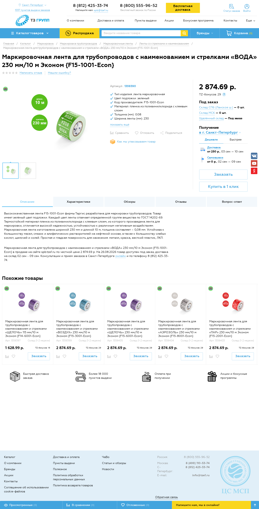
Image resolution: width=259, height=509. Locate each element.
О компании (75, 20)
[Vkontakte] (254, 156)
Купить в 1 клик (223, 186)
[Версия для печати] (255, 74)
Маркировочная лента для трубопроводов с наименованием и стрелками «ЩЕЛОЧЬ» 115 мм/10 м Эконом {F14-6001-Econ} (26, 329)
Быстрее (236, 139)
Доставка (214, 147)
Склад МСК (207, 113)
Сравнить (122, 133)
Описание (27, 201)
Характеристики (78, 201)
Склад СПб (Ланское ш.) (216, 107)
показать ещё (119, 124)
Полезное (60, 469)
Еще (249, 20)
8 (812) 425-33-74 (90, 5)
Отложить (147, 133)
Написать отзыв (31, 73)
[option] (54, 122)
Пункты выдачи (146, 20)
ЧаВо (105, 457)
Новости (108, 469)
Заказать (223, 174)
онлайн (120, 256)
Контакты (230, 20)
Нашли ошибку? (59, 73)
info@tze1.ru (201, 475)
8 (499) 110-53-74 (198, 463)
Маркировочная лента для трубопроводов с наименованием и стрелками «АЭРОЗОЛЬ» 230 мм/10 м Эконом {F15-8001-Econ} (179, 329)
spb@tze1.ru (101, 10)
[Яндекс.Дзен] (254, 171)
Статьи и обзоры (114, 463)
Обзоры (129, 201)
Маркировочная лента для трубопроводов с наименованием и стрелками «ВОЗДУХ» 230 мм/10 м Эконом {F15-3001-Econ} (77, 329)
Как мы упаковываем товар (136, 141)
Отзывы (181, 201)
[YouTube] (254, 163)
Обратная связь (166, 497)
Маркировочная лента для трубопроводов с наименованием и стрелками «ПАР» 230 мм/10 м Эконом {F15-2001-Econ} (230, 329)
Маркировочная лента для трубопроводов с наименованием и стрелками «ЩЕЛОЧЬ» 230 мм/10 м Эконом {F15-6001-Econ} (128, 329)
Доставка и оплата (111, 20)
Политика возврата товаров (73, 485)
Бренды (9, 469)
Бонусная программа (198, 20)
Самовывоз (215, 157)
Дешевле (211, 139)
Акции (169, 20)
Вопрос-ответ (232, 201)
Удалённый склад (211, 118)
